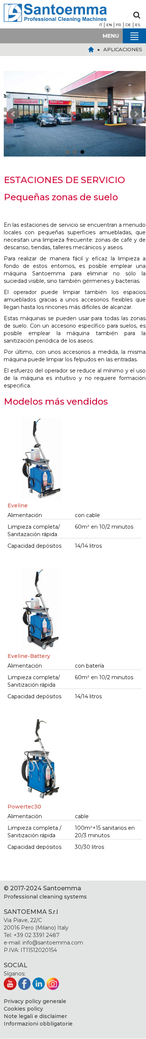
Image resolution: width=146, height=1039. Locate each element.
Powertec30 (24, 806)
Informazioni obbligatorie (38, 1023)
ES (137, 24)
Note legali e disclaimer (35, 1016)
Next (136, 114)
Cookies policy (23, 1008)
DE (128, 24)
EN (109, 24)
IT (100, 24)
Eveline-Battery (28, 656)
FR (118, 24)
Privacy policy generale (35, 1001)
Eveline (17, 505)
